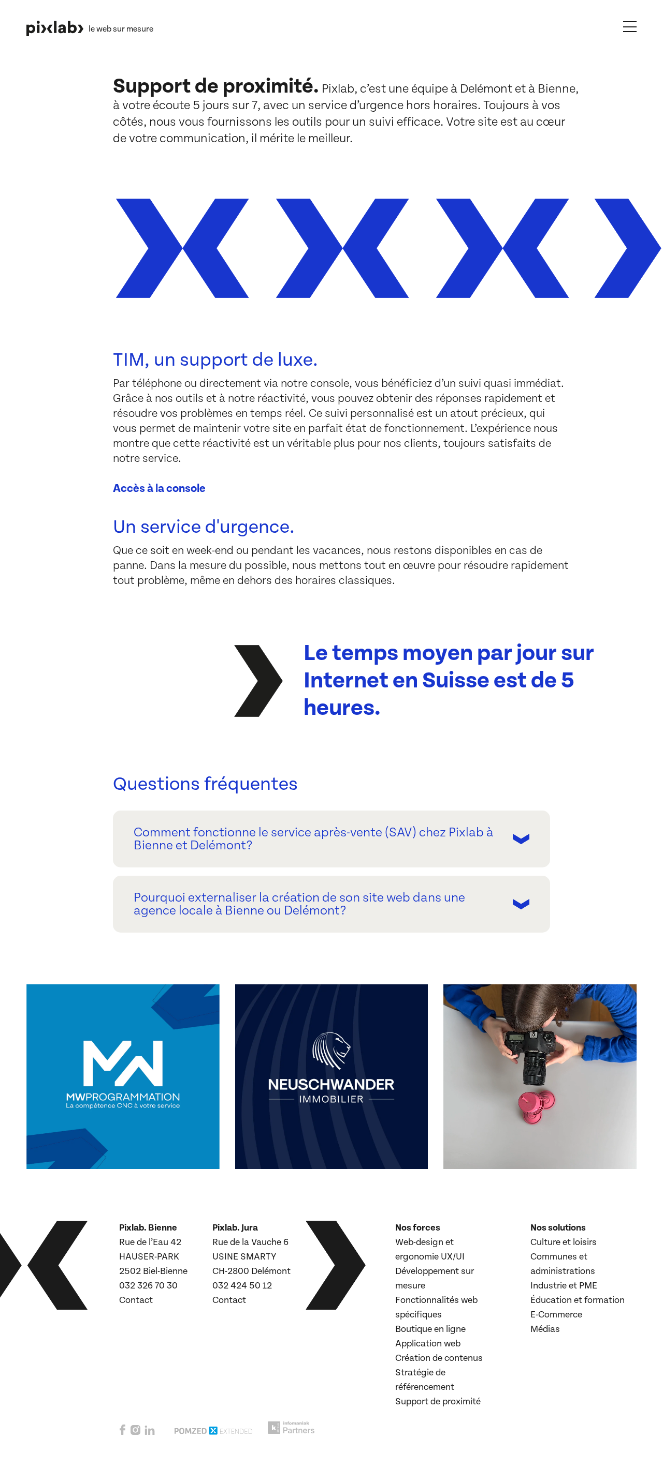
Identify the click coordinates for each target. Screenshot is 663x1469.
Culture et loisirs (563, 1242)
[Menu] (630, 26)
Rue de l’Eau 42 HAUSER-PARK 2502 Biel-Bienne (153, 1257)
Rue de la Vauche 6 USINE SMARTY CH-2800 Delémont (251, 1257)
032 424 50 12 (242, 1285)
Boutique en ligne (430, 1329)
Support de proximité (438, 1401)
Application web (427, 1343)
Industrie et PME (563, 1285)
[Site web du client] (207, 1156)
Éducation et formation (577, 1300)
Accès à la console (159, 488)
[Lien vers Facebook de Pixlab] (122, 1434)
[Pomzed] (213, 1435)
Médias (545, 1329)
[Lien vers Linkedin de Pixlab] (150, 1434)
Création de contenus (439, 1358)
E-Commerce (556, 1314)
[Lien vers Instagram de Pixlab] (135, 1434)
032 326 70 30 (148, 1285)
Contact (136, 1300)
